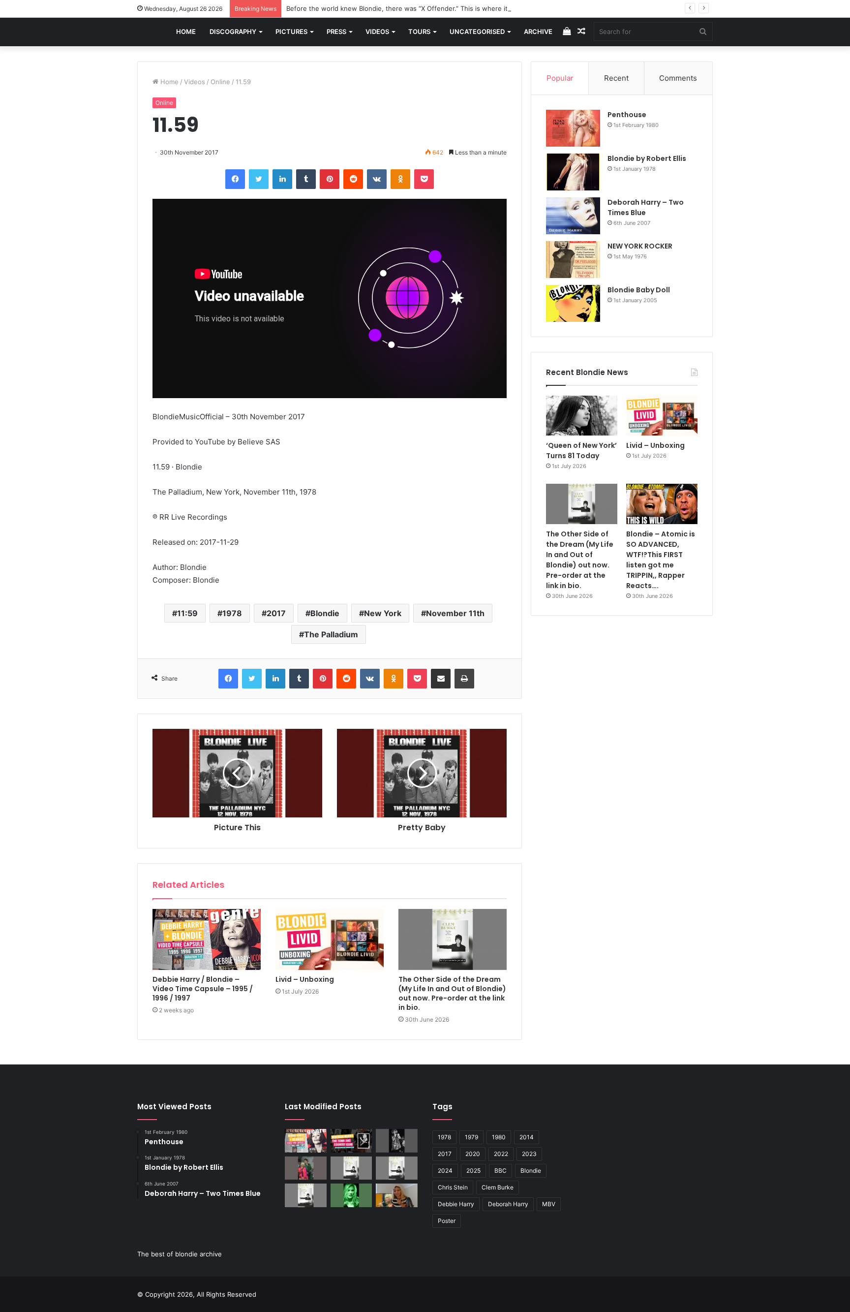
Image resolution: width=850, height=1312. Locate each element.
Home (186, 31)
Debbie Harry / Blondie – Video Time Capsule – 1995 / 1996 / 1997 (202, 988)
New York (382, 613)
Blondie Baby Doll (638, 290)
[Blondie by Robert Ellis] (573, 172)
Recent (616, 78)
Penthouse (626, 115)
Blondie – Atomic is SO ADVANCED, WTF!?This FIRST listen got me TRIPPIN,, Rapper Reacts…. (660, 560)
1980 (499, 1137)
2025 (473, 1170)
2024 (445, 1170)
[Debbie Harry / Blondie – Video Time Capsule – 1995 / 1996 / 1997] (206, 939)
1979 (471, 1137)
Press (336, 31)
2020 (472, 1153)
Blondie (324, 613)
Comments (678, 78)
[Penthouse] (573, 128)
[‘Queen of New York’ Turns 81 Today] (581, 416)
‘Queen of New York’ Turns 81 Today (581, 450)
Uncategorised (477, 31)
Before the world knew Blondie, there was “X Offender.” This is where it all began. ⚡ (417, 8)
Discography (233, 31)
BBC (500, 1170)
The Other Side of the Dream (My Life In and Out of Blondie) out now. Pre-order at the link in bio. (452, 993)
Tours (419, 31)
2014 (526, 1137)
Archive (538, 31)
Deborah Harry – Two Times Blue (645, 207)
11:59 (187, 613)
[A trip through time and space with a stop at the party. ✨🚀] (397, 1141)
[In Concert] (351, 1141)
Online (220, 82)
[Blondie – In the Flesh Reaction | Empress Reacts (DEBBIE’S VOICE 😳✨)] (397, 1195)
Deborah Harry (508, 1204)
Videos (377, 31)
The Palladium (331, 634)
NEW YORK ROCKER (639, 246)
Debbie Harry (456, 1204)
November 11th (455, 613)
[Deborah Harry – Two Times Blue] (573, 215)
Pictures (291, 31)
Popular (560, 78)
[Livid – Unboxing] (329, 939)
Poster (446, 1220)
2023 (529, 1153)
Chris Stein (453, 1187)
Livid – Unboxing (304, 979)
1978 (232, 613)
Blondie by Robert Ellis (646, 158)
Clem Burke (498, 1187)
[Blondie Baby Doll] (573, 303)
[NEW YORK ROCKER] (573, 259)
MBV (548, 1204)
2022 (501, 1153)
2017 (276, 613)
